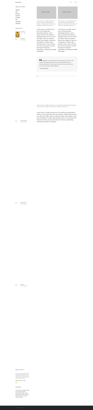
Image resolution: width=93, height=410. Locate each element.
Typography (18, 21)
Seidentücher (23, 38)
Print (17, 19)
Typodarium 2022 (23, 202)
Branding (18, 13)
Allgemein (18, 9)
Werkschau (18, 23)
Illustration (18, 17)
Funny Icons (23, 31)
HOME (71, 2)
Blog (16, 11)
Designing (18, 15)
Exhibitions (22, 284)
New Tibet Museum (24, 120)
